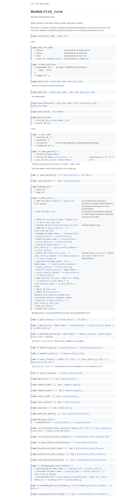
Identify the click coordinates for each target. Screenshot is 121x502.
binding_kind (70, 233)
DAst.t (88, 175)
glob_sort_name (58, 81)
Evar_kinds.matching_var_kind (63, 225)
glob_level (69, 201)
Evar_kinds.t (52, 292)
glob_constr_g (47, 222)
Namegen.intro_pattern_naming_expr (51, 295)
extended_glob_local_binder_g (93, 494)
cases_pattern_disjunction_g (91, 460)
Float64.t (52, 309)
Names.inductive (88, 334)
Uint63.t (49, 306)
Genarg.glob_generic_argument (49, 297)
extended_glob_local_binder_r (92, 485)
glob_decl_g (45, 281)
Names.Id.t (63, 36)
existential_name (54, 219)
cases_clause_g (69, 373)
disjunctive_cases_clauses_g (91, 454)
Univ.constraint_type (85, 103)
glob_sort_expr (74, 81)
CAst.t (42, 337)
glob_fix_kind (52, 278)
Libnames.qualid (54, 59)
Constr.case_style (56, 253)
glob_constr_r (68, 320)
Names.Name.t (53, 154)
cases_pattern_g (42, 160)
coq (36, 4)
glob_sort (51, 289)
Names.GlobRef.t (53, 201)
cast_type (54, 303)
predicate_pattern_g (92, 348)
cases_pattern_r (71, 175)
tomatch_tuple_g (71, 353)
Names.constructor (57, 157)
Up (32, 4)
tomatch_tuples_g (70, 256)
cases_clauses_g (48, 258)
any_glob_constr (83, 422)
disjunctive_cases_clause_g (90, 437)
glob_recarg (51, 120)
